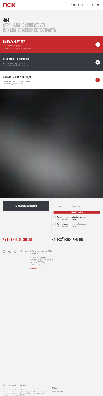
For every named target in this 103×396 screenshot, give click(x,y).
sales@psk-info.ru (67, 220)
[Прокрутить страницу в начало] (96, 288)
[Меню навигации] (97, 5)
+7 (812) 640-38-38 (77, 5)
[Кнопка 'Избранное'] (92, 5)
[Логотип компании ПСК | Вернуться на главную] (9, 5)
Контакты (56, 258)
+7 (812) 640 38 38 (17, 220)
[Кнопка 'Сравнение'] (87, 5)
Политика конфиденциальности (14, 284)
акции (54, 269)
